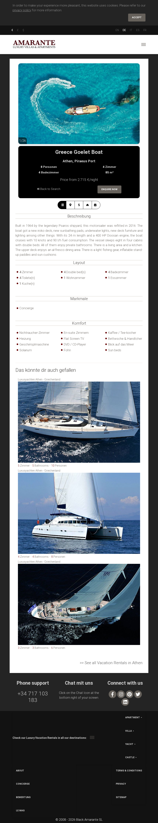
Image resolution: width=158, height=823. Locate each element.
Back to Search (50, 189)
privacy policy (22, 10)
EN (117, 30)
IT (131, 30)
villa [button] (128, 731)
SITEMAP (121, 797)
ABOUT (20, 770)
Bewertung (23, 797)
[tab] (62, 205)
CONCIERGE (23, 784)
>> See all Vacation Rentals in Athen (111, 663)
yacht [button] (129, 744)
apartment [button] (132, 717)
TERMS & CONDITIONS (129, 770)
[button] (26, 107)
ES (138, 30)
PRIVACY (121, 784)
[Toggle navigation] (143, 44)
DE (124, 30)
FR (144, 30)
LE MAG (20, 810)
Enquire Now (109, 189)
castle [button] (129, 757)
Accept (137, 17)
